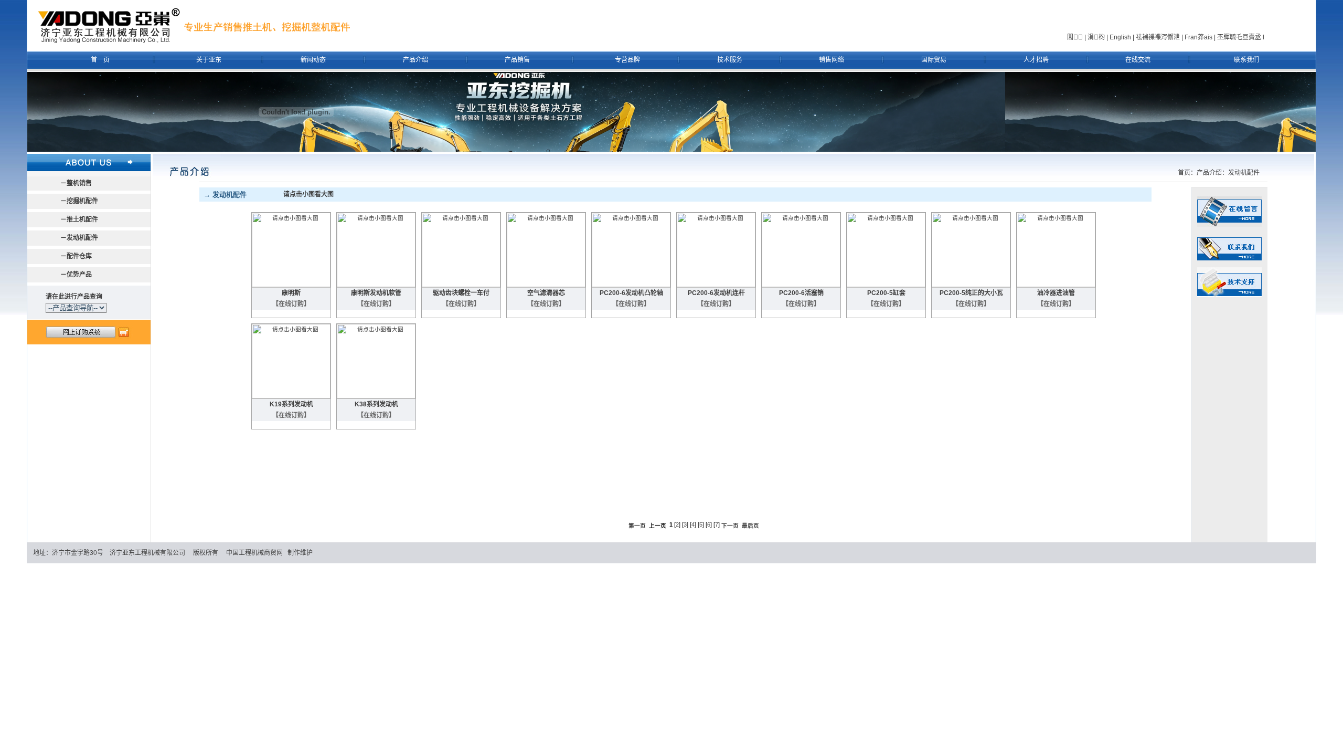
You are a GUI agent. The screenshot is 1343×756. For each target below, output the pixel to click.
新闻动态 (313, 60)
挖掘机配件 (82, 201)
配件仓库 (79, 256)
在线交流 (1137, 60)
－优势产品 (76, 274)
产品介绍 (415, 60)
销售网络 (831, 60)
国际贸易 (933, 60)
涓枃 (1096, 37)
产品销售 (517, 60)
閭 (1075, 37)
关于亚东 (208, 60)
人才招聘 (1036, 60)
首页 (1184, 172)
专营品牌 (627, 60)
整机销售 (79, 183)
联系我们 (1246, 60)
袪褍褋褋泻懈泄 (1158, 37)
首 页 (100, 60)
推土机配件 (82, 219)
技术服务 (729, 60)
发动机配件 (82, 238)
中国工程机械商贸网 (254, 552)
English (1120, 37)
